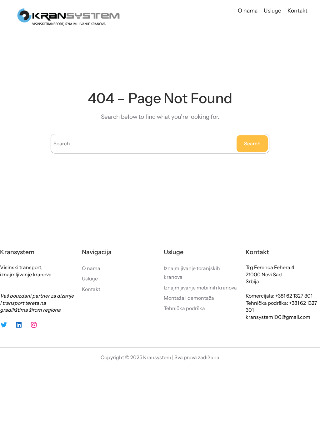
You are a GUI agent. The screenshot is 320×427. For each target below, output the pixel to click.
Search (252, 143)
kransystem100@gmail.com (278, 317)
